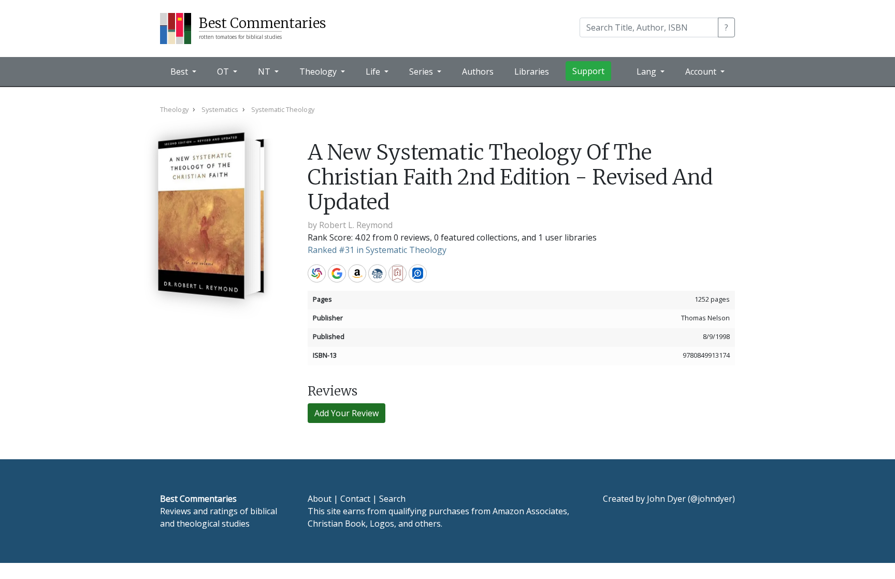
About (319, 498)
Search (392, 498)
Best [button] (180, 71)
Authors (478, 71)
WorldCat (317, 273)
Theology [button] (319, 71)
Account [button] (701, 71)
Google (337, 273)
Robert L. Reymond (356, 225)
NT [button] (265, 71)
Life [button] (374, 71)
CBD (377, 273)
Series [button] (422, 71)
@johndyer (711, 498)
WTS (397, 273)
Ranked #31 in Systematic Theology (377, 250)
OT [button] (224, 71)
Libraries (531, 71)
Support (588, 71)
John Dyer (666, 498)
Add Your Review (346, 413)
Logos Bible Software (418, 273)
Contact (355, 498)
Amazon (357, 273)
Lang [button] (647, 71)
